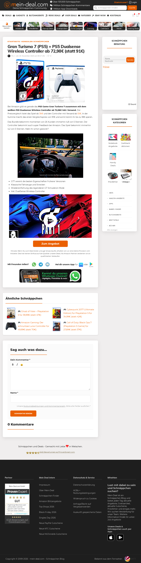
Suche (132, 7)
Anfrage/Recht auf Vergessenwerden (82, 505)
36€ (41, 113)
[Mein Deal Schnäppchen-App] (121, 537)
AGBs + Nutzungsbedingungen (84, 491)
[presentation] (13, 365)
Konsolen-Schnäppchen (35, 42)
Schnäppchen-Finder (49, 496)
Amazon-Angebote (116, 198)
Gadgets (20, 15)
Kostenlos (115, 15)
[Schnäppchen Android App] (91, 264)
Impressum (44, 485)
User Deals (71, 15)
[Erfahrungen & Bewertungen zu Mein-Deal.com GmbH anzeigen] (17, 503)
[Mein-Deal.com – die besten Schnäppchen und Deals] (26, 5)
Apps (111, 204)
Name (14, 392)
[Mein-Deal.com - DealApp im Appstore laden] (112, 537)
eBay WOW (100, 15)
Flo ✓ (13, 56)
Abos (111, 193)
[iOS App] (80, 264)
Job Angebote (114, 519)
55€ (79, 113)
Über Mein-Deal (46, 490)
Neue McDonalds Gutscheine (53, 534)
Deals (8, 15)
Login (134, 2)
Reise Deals (54, 15)
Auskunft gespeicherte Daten (87, 512)
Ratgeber (86, 15)
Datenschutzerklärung (84, 485)
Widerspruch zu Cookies (85, 498)
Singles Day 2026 (47, 517)
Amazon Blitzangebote (50, 501)
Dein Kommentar (20, 359)
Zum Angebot (50, 243)
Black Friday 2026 (47, 512)
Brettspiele (114, 220)
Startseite (14, 42)
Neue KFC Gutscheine (49, 528)
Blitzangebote (36, 15)
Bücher (112, 226)
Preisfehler (113, 509)
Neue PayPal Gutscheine (51, 523)
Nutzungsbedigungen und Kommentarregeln (44, 406)
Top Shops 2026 (46, 506)
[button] (13, 365)
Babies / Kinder (115, 209)
